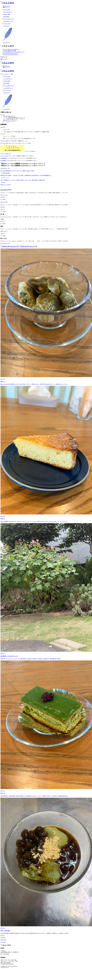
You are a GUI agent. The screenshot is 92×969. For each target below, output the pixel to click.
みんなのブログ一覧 (5, 243)
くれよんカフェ (14, 53)
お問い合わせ (7, 6)
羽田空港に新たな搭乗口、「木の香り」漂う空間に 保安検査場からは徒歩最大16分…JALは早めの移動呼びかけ (26, 175)
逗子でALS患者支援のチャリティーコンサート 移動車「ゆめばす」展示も (17, 170)
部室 (43, 131)
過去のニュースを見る (6, 184)
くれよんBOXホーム (14, 49)
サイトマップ (7, 7)
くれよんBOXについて (19, 51)
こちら (7, 120)
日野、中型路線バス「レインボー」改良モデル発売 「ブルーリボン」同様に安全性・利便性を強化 (23, 180)
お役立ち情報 (13, 50)
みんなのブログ (14, 54)
